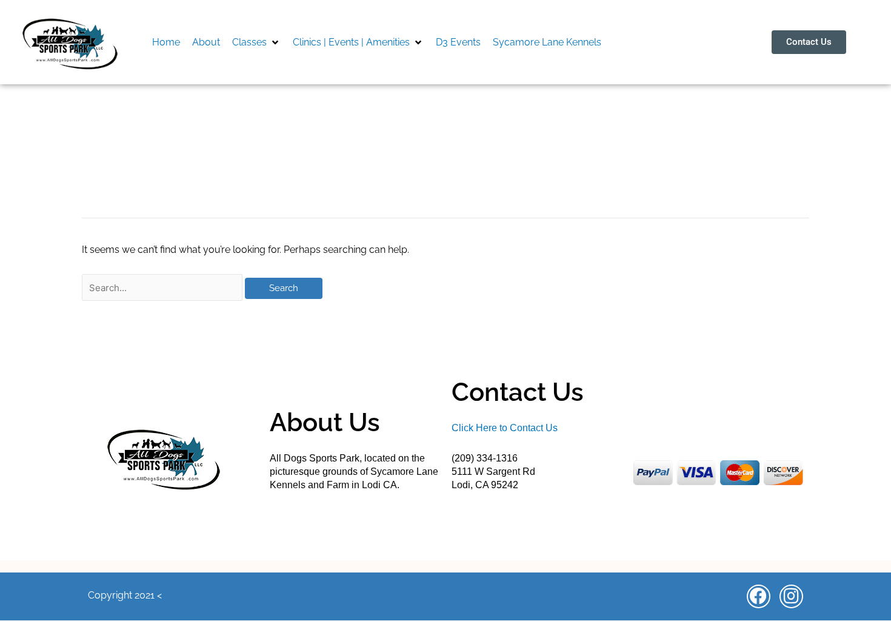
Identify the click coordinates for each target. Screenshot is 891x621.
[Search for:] (163, 288)
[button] (256, 42)
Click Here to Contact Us (505, 428)
